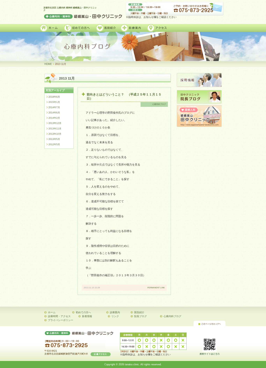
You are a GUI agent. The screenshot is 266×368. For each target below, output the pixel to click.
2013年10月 (54, 134)
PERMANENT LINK (156, 288)
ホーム (51, 312)
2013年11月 (54, 128)
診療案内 (115, 312)
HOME (48, 64)
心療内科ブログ (159, 104)
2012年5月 (54, 144)
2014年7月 (54, 107)
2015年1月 (54, 102)
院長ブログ (140, 316)
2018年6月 (54, 97)
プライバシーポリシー (60, 320)
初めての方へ (83, 312)
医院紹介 (139, 312)
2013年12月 (54, 123)
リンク (115, 316)
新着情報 (87, 316)
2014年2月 (54, 118)
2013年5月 (54, 139)
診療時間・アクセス (59, 316)
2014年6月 (54, 112)
